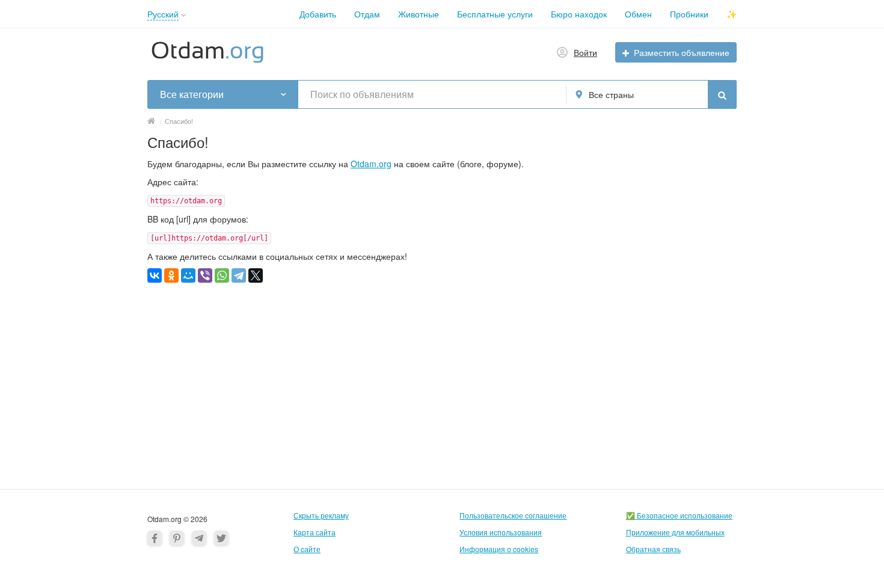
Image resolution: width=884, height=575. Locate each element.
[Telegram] (239, 275)
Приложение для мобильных (675, 532)
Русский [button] (163, 14)
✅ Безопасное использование (679, 515)
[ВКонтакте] (154, 275)
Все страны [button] (611, 94)
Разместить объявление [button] (681, 52)
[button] (183, 15)
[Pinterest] (177, 537)
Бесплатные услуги (495, 14)
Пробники (689, 14)
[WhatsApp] (222, 275)
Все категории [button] (192, 94)
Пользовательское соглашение (512, 515)
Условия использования (500, 532)
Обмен (638, 14)
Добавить (317, 14)
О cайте (307, 549)
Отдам (367, 14)
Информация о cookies (498, 549)
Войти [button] (585, 52)
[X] (255, 275)
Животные (418, 14)
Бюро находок (579, 14)
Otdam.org (371, 164)
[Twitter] (221, 537)
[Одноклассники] (171, 275)
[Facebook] (154, 537)
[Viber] (205, 275)
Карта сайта (314, 532)
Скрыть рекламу (321, 515)
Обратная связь (653, 549)
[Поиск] (722, 94)
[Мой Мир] (188, 275)
